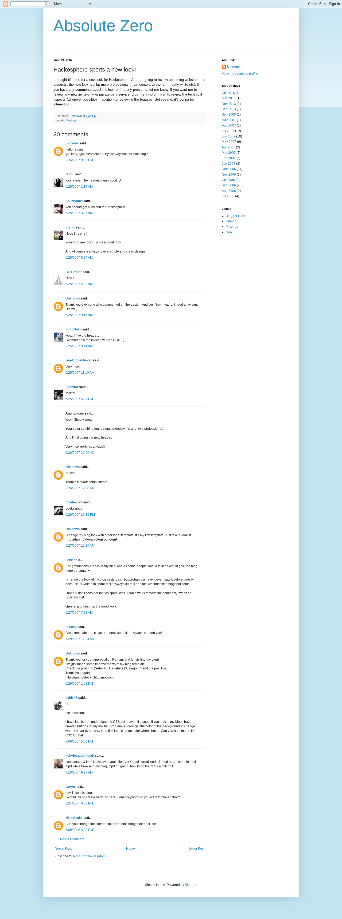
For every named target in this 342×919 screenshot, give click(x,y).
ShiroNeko (73, 329)
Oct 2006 (228, 180)
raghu (69, 174)
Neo (229, 232)
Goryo (70, 787)
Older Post (196, 848)
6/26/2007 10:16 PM (80, 514)
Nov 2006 (229, 174)
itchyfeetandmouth (79, 756)
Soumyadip (74, 201)
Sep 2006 (229, 185)
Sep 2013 (229, 109)
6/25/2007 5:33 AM (79, 284)
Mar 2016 (229, 98)
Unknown (72, 298)
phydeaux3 (73, 502)
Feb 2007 (229, 158)
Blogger (190, 885)
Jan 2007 (228, 163)
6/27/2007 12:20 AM (80, 545)
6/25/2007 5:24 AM (79, 257)
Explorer (72, 143)
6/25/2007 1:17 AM (79, 186)
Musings (71, 120)
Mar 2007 (229, 153)
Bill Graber (73, 272)
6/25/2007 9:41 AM (79, 346)
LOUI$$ (71, 627)
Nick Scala (73, 818)
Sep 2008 (229, 114)
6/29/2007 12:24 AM (80, 639)
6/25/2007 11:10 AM (79, 372)
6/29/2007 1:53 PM (79, 683)
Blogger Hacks (236, 216)
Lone (69, 560)
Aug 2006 (229, 191)
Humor (231, 221)
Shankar (71, 387)
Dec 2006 (229, 169)
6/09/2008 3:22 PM (79, 830)
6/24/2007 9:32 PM (79, 160)
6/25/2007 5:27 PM (79, 399)
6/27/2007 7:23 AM (79, 612)
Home (130, 848)
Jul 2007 (228, 131)
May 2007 (229, 142)
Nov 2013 (229, 104)
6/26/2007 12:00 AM (80, 453)
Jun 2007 (228, 136)
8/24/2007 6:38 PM (79, 803)
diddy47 (71, 698)
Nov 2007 (229, 120)
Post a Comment (72, 839)
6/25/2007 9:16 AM (79, 315)
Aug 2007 (229, 125)
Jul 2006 (228, 196)
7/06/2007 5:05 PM (79, 741)
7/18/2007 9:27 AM (79, 772)
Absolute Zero (103, 26)
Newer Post (63, 848)
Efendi (70, 227)
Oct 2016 (228, 93)
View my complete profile (240, 74)
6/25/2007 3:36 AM (79, 213)
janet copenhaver (78, 360)
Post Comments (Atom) (90, 856)
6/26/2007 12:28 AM (80, 488)
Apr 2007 (228, 147)
